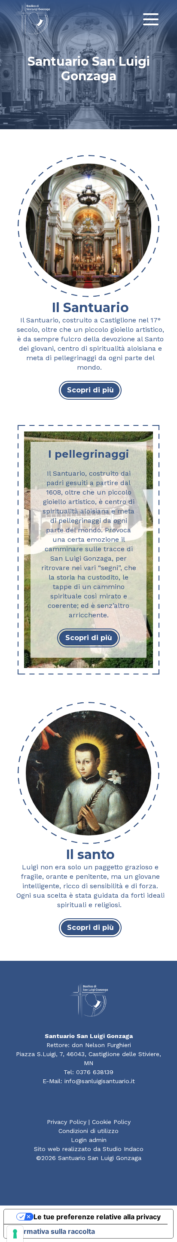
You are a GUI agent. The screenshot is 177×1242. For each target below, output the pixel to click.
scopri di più (90, 390)
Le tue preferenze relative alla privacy (97, 1216)
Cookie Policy (111, 1121)
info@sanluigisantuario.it (99, 1081)
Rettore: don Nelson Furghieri (88, 1045)
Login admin (89, 1139)
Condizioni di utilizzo (88, 1130)
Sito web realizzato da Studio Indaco (88, 1148)
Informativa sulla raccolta (53, 1231)
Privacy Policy (66, 1121)
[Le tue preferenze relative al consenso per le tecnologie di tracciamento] (15, 1234)
